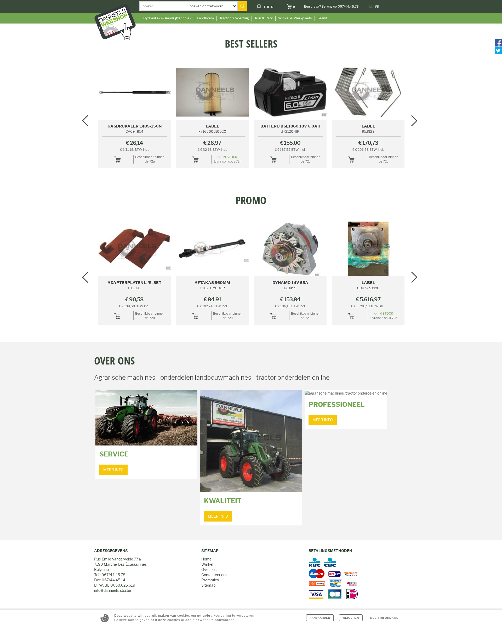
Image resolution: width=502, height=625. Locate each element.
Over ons (208, 569)
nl (371, 7)
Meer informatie (384, 617)
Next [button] (411, 120)
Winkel (207, 564)
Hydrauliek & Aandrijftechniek (167, 18)
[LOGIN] (276, 5)
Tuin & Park (263, 18)
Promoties (210, 580)
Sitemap (208, 585)
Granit (322, 18)
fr (377, 7)
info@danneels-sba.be (112, 590)
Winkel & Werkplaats (295, 18)
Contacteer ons (214, 574)
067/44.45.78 (348, 6)
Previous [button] (87, 120)
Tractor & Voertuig (234, 18)
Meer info (113, 469)
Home (206, 559)
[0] (298, 5)
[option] (251, 38)
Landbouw (205, 18)
